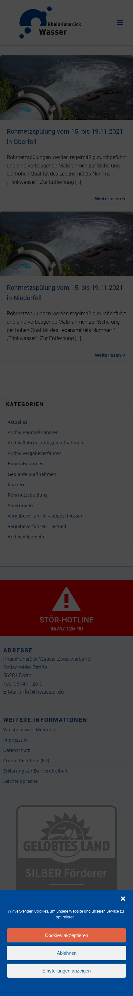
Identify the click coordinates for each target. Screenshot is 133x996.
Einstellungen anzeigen (66, 970)
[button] (123, 899)
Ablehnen (67, 953)
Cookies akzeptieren (66, 935)
